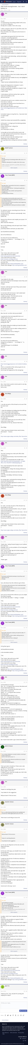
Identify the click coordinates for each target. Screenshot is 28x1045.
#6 (26, 361)
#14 (26, 682)
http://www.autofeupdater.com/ (15, 263)
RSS (25, 1040)
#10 (26, 500)
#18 (26, 829)
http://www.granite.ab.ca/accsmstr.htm (10, 256)
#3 (26, 180)
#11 (26, 541)
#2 (26, 153)
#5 (26, 310)
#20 (26, 991)
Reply (26, 144)
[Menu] (1, 1)
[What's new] (23, 1)
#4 (26, 276)
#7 (26, 381)
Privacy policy (21, 1032)
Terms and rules (13, 1032)
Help (3, 1034)
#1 (26, 18)
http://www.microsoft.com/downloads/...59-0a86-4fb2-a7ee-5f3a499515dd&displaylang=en (13, 461)
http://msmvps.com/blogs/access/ (9, 259)
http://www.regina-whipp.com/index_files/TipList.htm (14, 436)
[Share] (25, 19)
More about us (5, 1032)
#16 (26, 787)
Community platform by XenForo (12, 1043)
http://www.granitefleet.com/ (19, 265)
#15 (26, 751)
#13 (26, 627)
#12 (26, 571)
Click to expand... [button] (14, 167)
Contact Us (23, 1038)
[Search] (26, 1)
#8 (26, 398)
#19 (26, 897)
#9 (26, 448)
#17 (26, 807)
